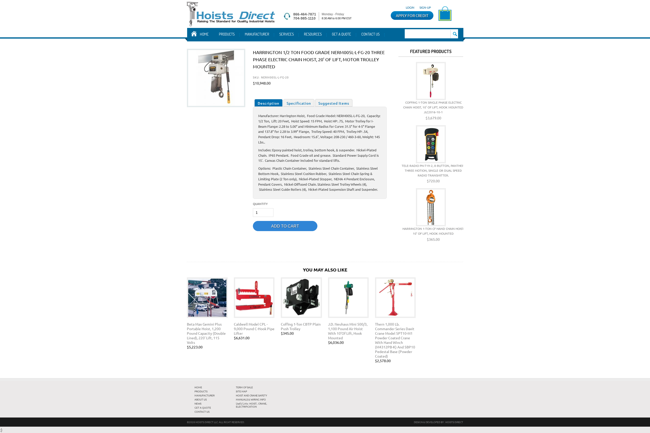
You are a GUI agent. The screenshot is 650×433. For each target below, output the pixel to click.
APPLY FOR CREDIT (412, 15)
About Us (200, 399)
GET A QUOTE (341, 34)
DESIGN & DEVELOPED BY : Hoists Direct (438, 422)
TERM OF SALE (244, 387)
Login (410, 7)
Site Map (241, 391)
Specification (299, 103)
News (197, 403)
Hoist (253, 403)
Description (268, 103)
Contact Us (370, 34)
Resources (313, 34)
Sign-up (425, 7)
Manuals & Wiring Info (251, 399)
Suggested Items (333, 103)
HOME (198, 387)
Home (204, 34)
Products (227, 34)
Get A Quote (202, 407)
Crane (262, 403)
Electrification (246, 406)
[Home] (231, 24)
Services (286, 34)
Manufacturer (257, 34)
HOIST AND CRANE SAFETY (251, 395)
